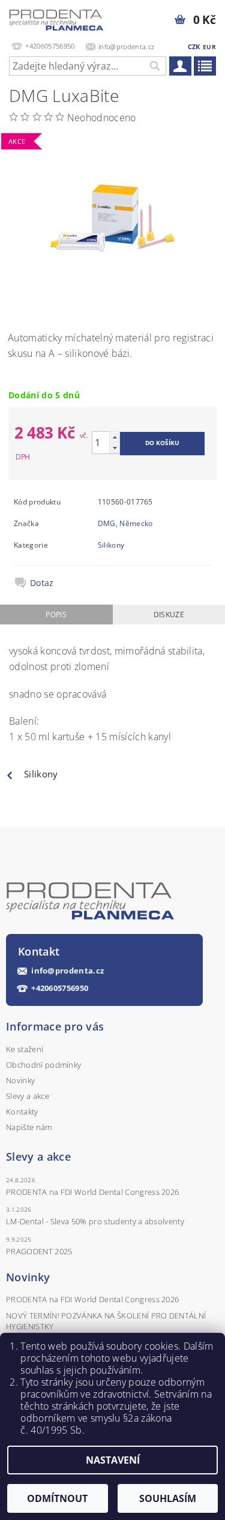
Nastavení (113, 1460)
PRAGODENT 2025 (39, 1251)
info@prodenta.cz (67, 971)
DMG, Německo (125, 523)
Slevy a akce (27, 1096)
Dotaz (42, 583)
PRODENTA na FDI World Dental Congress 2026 (92, 1191)
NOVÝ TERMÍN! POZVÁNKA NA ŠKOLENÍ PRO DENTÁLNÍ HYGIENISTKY (106, 1321)
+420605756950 (59, 988)
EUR (209, 47)
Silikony (111, 545)
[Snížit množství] (114, 447)
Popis (56, 614)
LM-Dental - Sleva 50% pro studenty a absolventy (95, 1221)
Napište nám (29, 1127)
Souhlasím (167, 1498)
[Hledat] (154, 66)
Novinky (20, 1080)
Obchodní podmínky (43, 1064)
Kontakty (22, 1111)
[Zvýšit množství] (114, 437)
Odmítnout (57, 1498)
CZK (194, 46)
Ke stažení (24, 1049)
